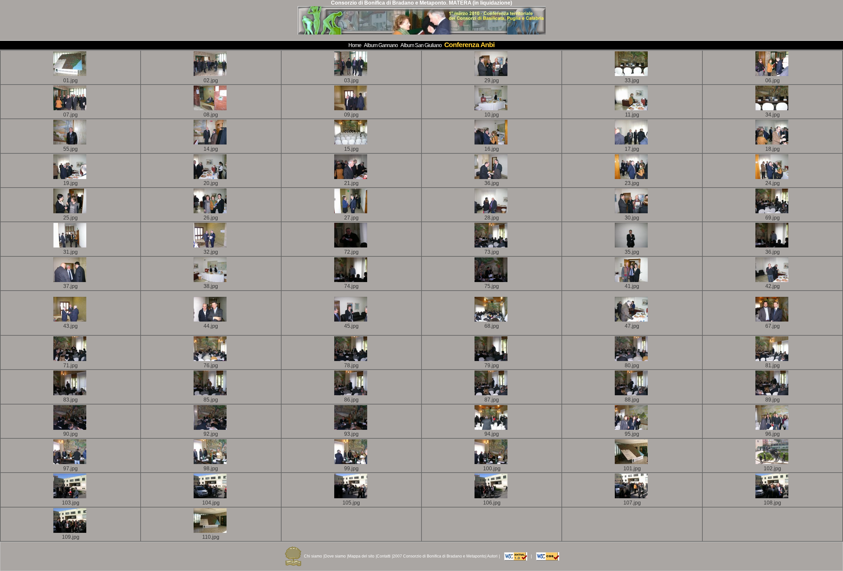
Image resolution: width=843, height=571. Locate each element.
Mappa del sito (361, 556)
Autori (492, 556)
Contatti (384, 556)
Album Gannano (381, 45)
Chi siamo (313, 556)
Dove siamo (335, 556)
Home (354, 45)
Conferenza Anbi (469, 44)
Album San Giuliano (421, 45)
